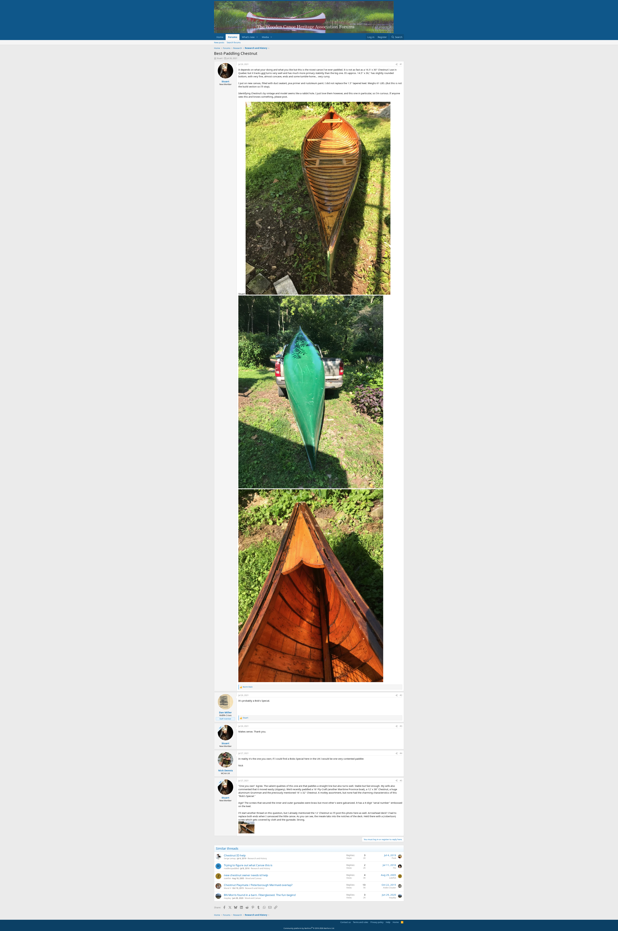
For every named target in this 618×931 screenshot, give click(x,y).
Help (388, 922)
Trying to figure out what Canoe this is (248, 865)
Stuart (220, 58)
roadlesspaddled (231, 868)
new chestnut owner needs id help (246, 875)
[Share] (396, 64)
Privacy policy (377, 922)
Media (265, 37)
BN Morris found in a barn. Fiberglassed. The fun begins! (260, 895)
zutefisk (227, 878)
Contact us (345, 922)
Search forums (234, 42)
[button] (257, 37)
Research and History (257, 858)
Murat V (227, 888)
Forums (232, 37)
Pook (394, 858)
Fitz (394, 868)
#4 (401, 753)
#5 (401, 780)
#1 (401, 64)
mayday (227, 898)
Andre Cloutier (389, 887)
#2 (401, 695)
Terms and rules (360, 922)
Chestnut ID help (235, 855)
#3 (401, 726)
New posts (219, 42)
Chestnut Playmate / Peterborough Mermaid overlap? (258, 885)
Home (219, 37)
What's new (248, 37)
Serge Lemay (230, 858)
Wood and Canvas (253, 878)
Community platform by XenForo (309, 928)
